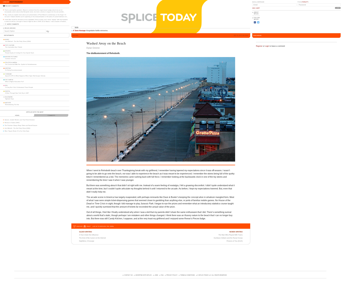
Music (7, 39)
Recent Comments (12, 6)
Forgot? (305, 2)
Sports (7, 51)
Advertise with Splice (143, 275)
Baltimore (9, 97)
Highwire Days (9, 99)
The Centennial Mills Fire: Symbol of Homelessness (20, 64)
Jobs (156, 275)
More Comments (13, 24)
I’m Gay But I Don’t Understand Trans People (19, 87)
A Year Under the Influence (88, 235)
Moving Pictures (11, 57)
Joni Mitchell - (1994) (18, 41)
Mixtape (8, 103)
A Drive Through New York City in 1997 (17, 93)
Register (259, 46)
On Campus (9, 80)
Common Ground (10, 58)
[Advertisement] (329, 21)
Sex (6, 85)
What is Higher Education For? (14, 81)
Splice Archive (10, 28)
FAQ (162, 275)
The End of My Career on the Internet (92, 238)
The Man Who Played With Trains (230, 235)
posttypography (16, 2)
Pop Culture (9, 45)
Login (267, 46)
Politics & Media (11, 62)
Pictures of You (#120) (235, 241)
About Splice (256, 13)
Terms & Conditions (187, 275)
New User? (256, 8)
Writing (8, 68)
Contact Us (128, 275)
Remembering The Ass (12, 104)
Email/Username (258, 2)
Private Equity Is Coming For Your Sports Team (19, 53)
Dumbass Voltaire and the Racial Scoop (228, 238)
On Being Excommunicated (13, 70)
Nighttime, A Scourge (86, 241)
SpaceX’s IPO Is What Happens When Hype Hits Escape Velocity (25, 76)
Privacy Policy (171, 275)
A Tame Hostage (79, 31)
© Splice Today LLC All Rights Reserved (212, 275)
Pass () (303, 2)
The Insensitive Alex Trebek (13, 47)
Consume (8, 74)
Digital (7, 91)
